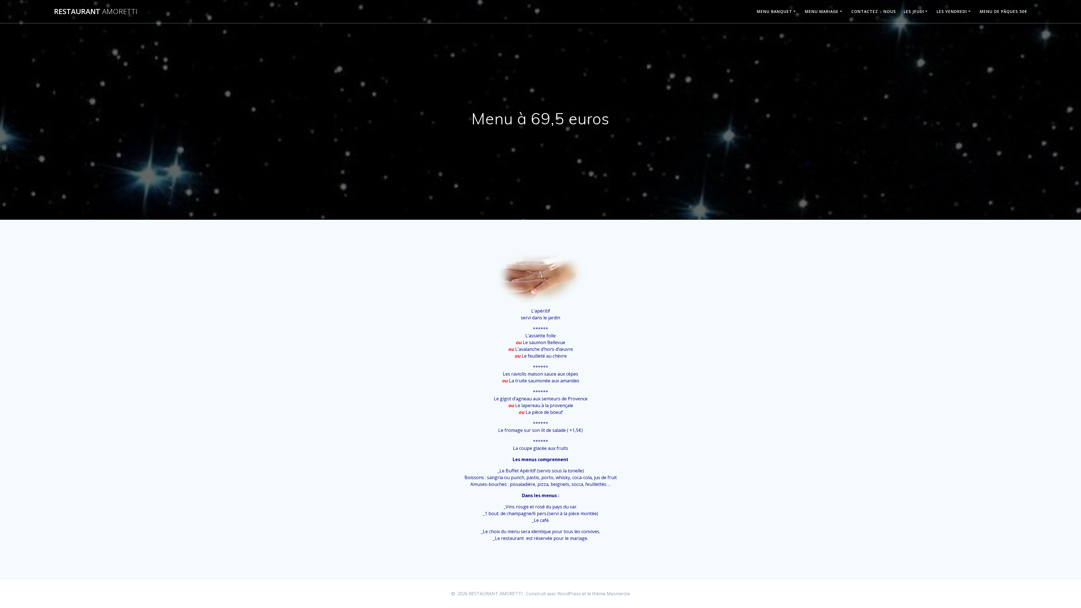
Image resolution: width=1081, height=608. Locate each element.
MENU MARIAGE (822, 11)
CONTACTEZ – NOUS (873, 11)
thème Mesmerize (611, 594)
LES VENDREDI (952, 11)
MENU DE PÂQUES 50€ (1003, 11)
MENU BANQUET (774, 11)
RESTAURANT (95, 11)
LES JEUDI (914, 11)
